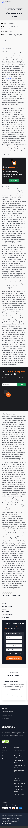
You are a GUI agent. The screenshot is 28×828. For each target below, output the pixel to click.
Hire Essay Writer (18, 753)
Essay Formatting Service (19, 771)
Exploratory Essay (14, 26)
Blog (3, 753)
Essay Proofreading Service (19, 766)
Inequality (12, 36)
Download (8, 41)
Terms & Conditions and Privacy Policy (11, 818)
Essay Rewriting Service (18, 761)
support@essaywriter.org (9, 805)
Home (6, 8)
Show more (5, 718)
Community (5, 611)
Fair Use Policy (5, 820)
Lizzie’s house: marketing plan (12, 681)
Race (16, 36)
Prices (3, 759)
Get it (21, 384)
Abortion (4, 708)
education (9, 78)
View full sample (14, 696)
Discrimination (19, 8)
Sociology (11, 8)
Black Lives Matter (7, 715)
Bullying (4, 609)
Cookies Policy (5, 821)
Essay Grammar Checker (18, 790)
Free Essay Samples (19, 750)
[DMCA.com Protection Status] (5, 742)
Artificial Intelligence (8, 711)
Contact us (5, 756)
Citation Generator (19, 797)
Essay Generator (18, 786)
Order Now (14, 180)
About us (4, 750)
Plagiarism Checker (19, 783)
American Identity (7, 606)
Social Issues (22, 36)
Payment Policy (14, 820)
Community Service (7, 614)
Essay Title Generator (17, 779)
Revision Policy (13, 821)
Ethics (20, 34)
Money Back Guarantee (7, 823)
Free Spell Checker (19, 794)
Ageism (4, 603)
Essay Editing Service (18, 756)
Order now (14, 658)
